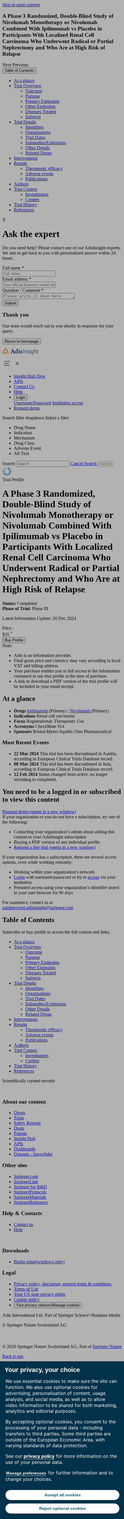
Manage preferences (26, 1473)
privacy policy (39, 1456)
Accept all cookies (62, 1495)
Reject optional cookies (62, 1508)
